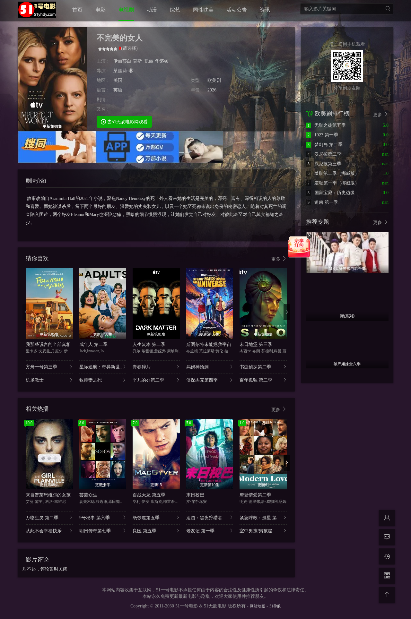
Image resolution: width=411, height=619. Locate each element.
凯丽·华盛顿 (156, 61)
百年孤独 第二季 (256, 380)
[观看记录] (387, 556)
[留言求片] (387, 537)
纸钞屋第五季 (146, 517)
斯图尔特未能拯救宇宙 (208, 344)
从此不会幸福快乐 (44, 531)
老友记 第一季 (200, 531)
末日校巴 (195, 495)
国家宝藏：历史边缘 (331, 192)
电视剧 (126, 10)
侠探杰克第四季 (202, 380)
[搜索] (387, 8)
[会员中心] (387, 518)
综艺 (175, 10)
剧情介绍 (36, 181)
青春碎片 (142, 367)
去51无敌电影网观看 (127, 121)
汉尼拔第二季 (324, 154)
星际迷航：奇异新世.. (100, 367)
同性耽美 (203, 10)
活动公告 (236, 10)
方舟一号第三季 (41, 367)
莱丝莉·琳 (123, 70)
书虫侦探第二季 (255, 367)
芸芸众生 (88, 495)
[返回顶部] (387, 595)
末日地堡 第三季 (256, 344)
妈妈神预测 (197, 367)
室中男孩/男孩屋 (256, 531)
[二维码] (387, 576)
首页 (77, 10)
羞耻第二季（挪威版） (333, 173)
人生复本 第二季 (149, 344)
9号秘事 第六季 (94, 517)
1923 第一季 (323, 135)
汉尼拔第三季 (324, 163)
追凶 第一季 (323, 202)
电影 (100, 10)
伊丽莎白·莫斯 (127, 61)
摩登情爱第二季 (255, 495)
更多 (276, 259)
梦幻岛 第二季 (325, 144)
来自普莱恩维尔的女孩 (48, 495)
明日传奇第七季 (95, 531)
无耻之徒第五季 (327, 125)
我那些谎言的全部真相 (48, 344)
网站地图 (257, 606)
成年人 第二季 (93, 344)
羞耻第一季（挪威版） (333, 183)
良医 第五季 (144, 531)
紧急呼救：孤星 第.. (259, 517)
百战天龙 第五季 (149, 495)
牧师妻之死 (90, 380)
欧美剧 (214, 80)
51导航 (275, 606)
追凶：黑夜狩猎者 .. (206, 517)
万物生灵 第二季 (42, 517)
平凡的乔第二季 (148, 380)
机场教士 (35, 380)
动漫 (152, 10)
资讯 (265, 10)
